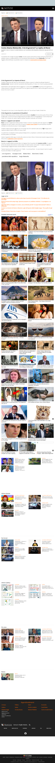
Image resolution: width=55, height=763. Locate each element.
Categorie (25, 728)
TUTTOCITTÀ (34, 757)
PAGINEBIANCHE (29, 757)
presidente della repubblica (9, 156)
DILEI (38, 757)
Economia (43, 705)
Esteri (29, 705)
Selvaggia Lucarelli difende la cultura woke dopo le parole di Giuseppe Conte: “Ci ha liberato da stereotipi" (25, 199)
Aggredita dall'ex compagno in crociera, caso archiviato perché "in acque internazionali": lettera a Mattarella (26, 205)
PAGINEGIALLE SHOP (18, 757)
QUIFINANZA (45, 757)
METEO (16, 673)
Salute (16, 707)
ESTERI (43, 584)
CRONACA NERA (45, 502)
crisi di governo (6, 153)
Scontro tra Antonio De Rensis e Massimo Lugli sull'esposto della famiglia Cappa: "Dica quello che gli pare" (26, 208)
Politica (17, 705)
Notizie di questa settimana (5, 713)
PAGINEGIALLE (11, 757)
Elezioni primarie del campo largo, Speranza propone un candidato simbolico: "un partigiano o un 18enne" (26, 202)
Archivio (33, 728)
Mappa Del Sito (15, 728)
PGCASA (24, 757)
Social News (44, 707)
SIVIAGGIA (41, 757)
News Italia (48, 728)
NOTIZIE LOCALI (45, 547)
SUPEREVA (27, 758)
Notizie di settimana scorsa (6, 716)
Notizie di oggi (5, 709)
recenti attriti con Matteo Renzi (38, 60)
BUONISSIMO (50, 757)
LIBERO (4, 757)
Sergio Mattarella (24, 156)
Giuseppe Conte (16, 153)
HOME (2, 15)
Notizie (8, 724)
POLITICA (6, 15)
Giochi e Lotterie (32, 707)
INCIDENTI (17, 510)
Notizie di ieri (5, 711)
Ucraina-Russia (18, 709)
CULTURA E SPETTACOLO (19, 495)
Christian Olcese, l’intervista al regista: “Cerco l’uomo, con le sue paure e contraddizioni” (23, 211)
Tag (41, 728)
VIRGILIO (7, 757)
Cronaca (4, 705)
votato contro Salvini (32, 124)
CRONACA (17, 547)
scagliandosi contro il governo (15, 138)
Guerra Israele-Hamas (47, 709)
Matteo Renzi (26, 153)
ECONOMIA (17, 584)
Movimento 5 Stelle (37, 153)
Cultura (3, 707)
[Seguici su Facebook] (25, 734)
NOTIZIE (8, 8)
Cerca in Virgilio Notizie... (20, 725)
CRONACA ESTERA (18, 502)
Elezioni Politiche (32, 709)
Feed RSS (5, 728)
